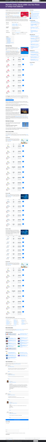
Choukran (15, 323)
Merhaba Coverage (8, 38)
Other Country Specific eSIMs (10, 42)
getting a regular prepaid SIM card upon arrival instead (21, 116)
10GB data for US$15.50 (15, 25)
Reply (8, 371)
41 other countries (10, 140)
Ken (10, 381)
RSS (31, 63)
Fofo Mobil (15, 324)
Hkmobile (7, 324)
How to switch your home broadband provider (34, 31)
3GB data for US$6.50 (15, 24)
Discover (9, 194)
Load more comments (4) (17, 419)
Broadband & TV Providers (29, 0)
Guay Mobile (23, 320)
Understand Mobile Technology (12, 0)
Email (6, 431)
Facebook (32, 64)
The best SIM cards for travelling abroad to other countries (35, 47)
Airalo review (14, 325)
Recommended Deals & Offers (16, 0)
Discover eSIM (8, 40)
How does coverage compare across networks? (34, 25)
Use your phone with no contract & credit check (35, 42)
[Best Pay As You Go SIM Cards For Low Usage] (30, 11)
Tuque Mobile (8, 321)
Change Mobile (23, 323)
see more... (13, 29)
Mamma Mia (15, 321)
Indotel (15, 320)
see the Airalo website (19, 329)
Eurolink (27, 134)
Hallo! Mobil (7, 323)
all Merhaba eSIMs (17, 32)
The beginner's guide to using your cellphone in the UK (35, 28)
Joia (6, 320)
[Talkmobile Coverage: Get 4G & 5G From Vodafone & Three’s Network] (30, 16)
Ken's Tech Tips (7, 0)
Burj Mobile (23, 321)
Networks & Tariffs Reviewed (20, 0)
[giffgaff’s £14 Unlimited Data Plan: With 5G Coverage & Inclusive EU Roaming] (30, 13)
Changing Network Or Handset (25, 0)
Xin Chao (23, 324)
